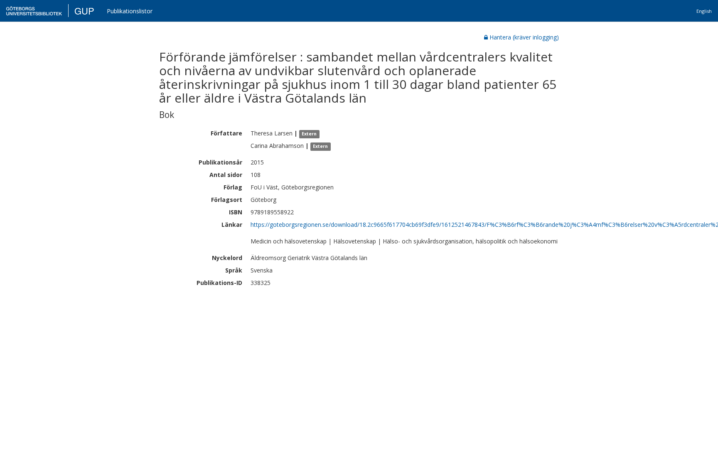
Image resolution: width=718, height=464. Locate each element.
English (704, 11)
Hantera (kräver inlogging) (524, 37)
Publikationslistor (129, 11)
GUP (84, 10)
